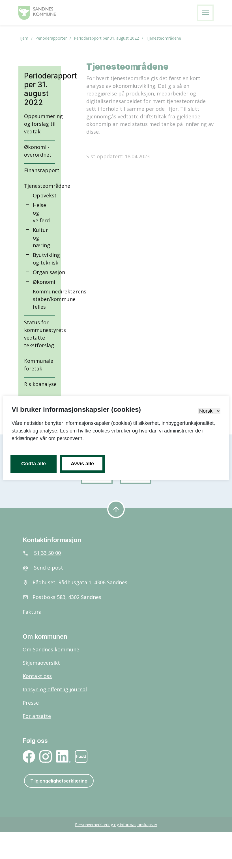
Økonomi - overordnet (37, 151)
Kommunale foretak (38, 364)
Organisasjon (49, 272)
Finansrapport (41, 170)
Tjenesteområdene (47, 185)
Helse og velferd (41, 213)
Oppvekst (45, 195)
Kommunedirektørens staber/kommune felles (59, 299)
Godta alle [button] (33, 463)
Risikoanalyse (40, 384)
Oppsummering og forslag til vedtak (43, 124)
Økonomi (44, 281)
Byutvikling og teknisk (46, 258)
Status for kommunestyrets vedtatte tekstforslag (45, 334)
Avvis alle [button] (82, 463)
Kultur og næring (41, 238)
